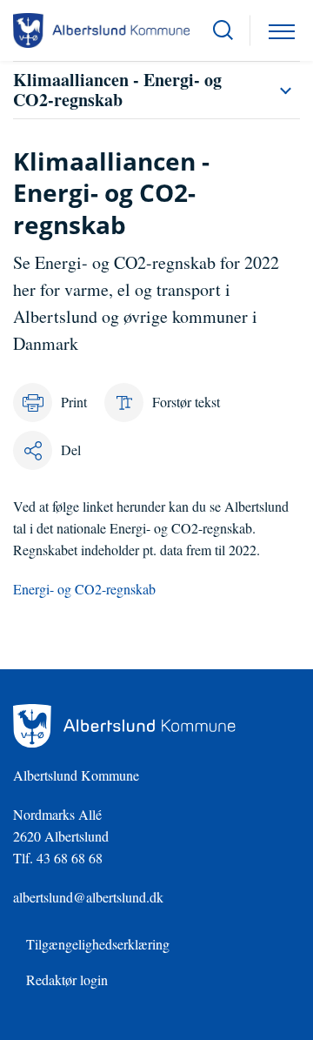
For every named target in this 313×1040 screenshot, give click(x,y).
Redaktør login (67, 979)
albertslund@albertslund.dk (88, 897)
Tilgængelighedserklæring (98, 944)
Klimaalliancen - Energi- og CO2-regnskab (117, 89)
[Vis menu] (281, 30)
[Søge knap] (223, 30)
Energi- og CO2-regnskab (84, 589)
